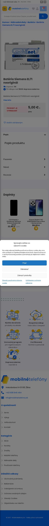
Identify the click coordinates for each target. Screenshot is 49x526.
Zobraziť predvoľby (24, 275)
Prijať (25, 263)
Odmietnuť (24, 269)
